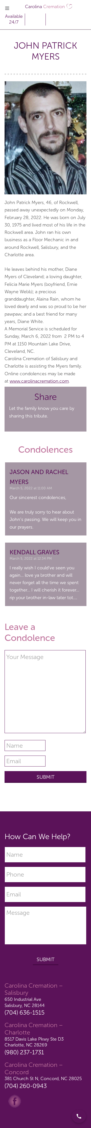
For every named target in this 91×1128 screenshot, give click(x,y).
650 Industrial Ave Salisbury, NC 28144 (25, 1002)
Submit (46, 959)
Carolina (45, 6)
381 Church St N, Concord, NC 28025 (43, 1078)
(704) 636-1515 (24, 1012)
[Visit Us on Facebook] (15, 1101)
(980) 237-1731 (24, 1052)
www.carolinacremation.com (39, 381)
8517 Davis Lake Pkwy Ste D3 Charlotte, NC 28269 (34, 1042)
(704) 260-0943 (26, 1086)
